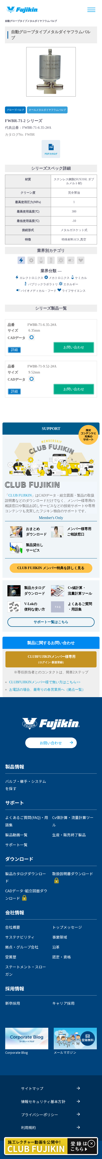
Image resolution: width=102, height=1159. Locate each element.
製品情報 (14, 767)
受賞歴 (10, 956)
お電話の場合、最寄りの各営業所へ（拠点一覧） (47, 689)
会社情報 (14, 913)
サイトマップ (32, 1088)
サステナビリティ (20, 937)
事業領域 (59, 937)
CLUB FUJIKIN (20, 495)
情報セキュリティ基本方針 (43, 1101)
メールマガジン (65, 1052)
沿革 (56, 946)
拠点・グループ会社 (21, 946)
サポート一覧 (16, 844)
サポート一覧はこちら (51, 622)
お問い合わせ (73, 347)
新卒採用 (12, 1003)
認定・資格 (61, 956)
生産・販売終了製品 (69, 834)
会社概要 (12, 927)
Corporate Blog (16, 1052)
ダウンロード (19, 859)
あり (31, 337)
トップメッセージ (67, 927)
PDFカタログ (51, 149)
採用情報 (14, 989)
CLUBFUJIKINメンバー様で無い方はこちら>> (44, 682)
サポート (14, 803)
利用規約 (28, 1127)
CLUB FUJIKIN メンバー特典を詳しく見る (50, 568)
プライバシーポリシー (39, 1114)
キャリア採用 (63, 1003)
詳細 (14, 350)
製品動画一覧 (16, 834)
